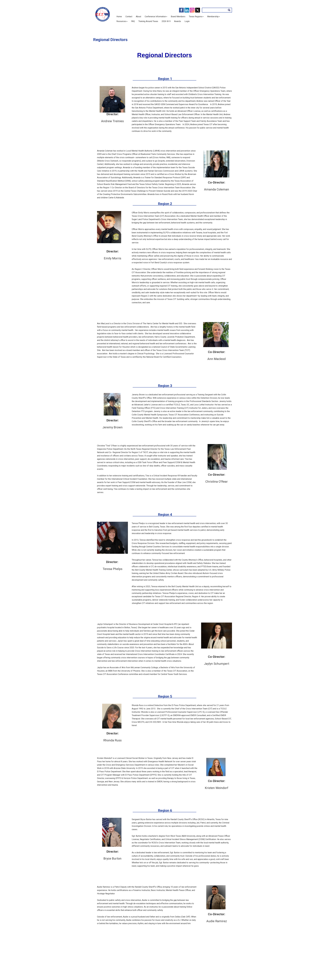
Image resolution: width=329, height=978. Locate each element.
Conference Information (155, 16)
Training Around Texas (148, 21)
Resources (121, 21)
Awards (177, 21)
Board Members (178, 16)
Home (119, 16)
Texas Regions (195, 16)
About (138, 16)
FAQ (133, 21)
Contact (128, 16)
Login (187, 21)
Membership (213, 16)
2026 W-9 (166, 21)
